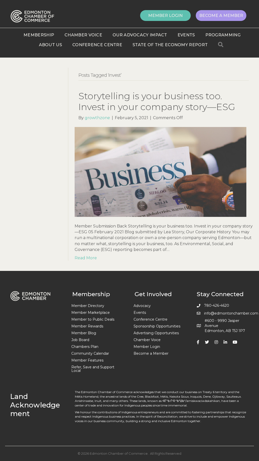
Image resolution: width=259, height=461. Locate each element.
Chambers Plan (84, 346)
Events (186, 35)
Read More (86, 257)
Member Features (87, 360)
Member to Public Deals (92, 319)
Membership (39, 35)
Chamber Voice (83, 35)
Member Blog (83, 333)
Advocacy (142, 305)
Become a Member (151, 353)
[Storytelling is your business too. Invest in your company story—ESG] (161, 171)
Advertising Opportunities (156, 333)
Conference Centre (97, 44)
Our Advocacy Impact (140, 35)
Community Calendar (90, 353)
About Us (50, 44)
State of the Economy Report (170, 44)
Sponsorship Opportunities (157, 326)
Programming (223, 35)
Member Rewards (87, 326)
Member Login (147, 346)
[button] (165, 15)
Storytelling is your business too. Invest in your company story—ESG (156, 101)
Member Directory (87, 305)
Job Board (80, 340)
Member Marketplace (90, 312)
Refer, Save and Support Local (92, 369)
